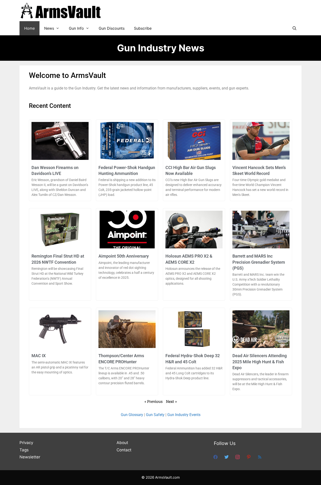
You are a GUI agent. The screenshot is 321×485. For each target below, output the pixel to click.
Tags (24, 450)
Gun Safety (155, 414)
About (122, 442)
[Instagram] (238, 456)
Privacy (26, 442)
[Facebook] (215, 456)
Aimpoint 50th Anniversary (123, 256)
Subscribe (143, 28)
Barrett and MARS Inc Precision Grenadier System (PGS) (258, 262)
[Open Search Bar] (294, 28)
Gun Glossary (132, 414)
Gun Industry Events (183, 414)
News (49, 28)
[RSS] (260, 456)
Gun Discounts (112, 28)
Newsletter (30, 457)
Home (29, 28)
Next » (171, 401)
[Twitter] (227, 456)
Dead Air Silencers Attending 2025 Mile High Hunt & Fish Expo (259, 361)
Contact (124, 450)
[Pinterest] (249, 456)
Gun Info (76, 28)
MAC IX (38, 355)
